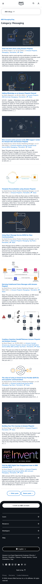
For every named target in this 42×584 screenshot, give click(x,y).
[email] (25, 565)
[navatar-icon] (38, 4)
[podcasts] (22, 565)
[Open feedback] (40, 292)
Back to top (19, 570)
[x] (3, 565)
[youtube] (19, 565)
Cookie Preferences (22, 575)
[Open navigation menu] (3, 3)
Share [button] (21, 52)
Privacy (4, 575)
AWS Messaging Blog (7, 19)
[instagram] (12, 565)
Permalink (13, 52)
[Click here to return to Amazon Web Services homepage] (21, 3)
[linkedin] (9, 565)
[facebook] (6, 565)
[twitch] (15, 565)
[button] (9, 11)
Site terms (12, 575)
